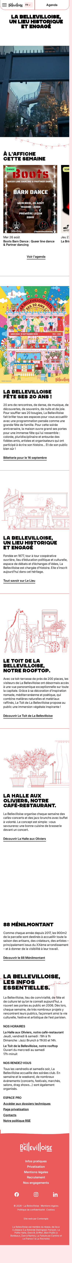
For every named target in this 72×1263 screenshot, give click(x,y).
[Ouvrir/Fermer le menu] (4, 4)
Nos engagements (36, 1183)
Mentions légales (36, 1172)
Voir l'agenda (36, 256)
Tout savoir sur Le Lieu (19, 580)
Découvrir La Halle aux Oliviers (24, 839)
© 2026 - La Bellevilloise (26, 1205)
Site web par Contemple (36, 1218)
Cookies (50, 1209)
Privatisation (36, 1166)
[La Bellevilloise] (15, 5)
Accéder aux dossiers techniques (27, 1103)
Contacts (9, 1115)
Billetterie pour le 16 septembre (25, 457)
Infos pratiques (36, 1161)
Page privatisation (16, 1109)
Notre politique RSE (17, 1120)
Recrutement (36, 1177)
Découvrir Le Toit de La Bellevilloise (28, 716)
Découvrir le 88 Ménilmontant (24, 958)
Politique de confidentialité (31, 1209)
